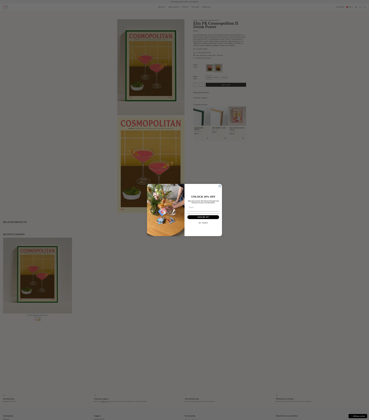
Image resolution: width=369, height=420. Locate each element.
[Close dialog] (220, 186)
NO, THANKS (203, 223)
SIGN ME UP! (203, 217)
